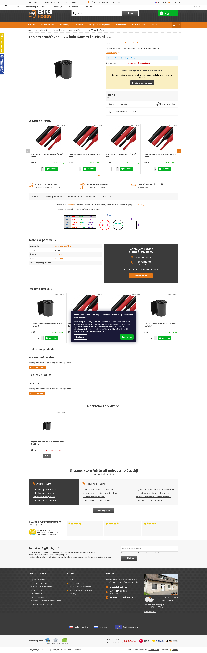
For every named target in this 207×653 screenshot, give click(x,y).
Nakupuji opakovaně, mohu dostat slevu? (153, 493)
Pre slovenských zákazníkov (41, 587)
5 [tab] (106, 176)
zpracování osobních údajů (150, 553)
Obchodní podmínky (39, 597)
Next (179, 151)
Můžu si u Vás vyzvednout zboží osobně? (100, 493)
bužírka (71, 205)
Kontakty (72, 594)
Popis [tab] (33, 196)
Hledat (130, 13)
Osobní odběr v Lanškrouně (80, 590)
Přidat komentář (37, 393)
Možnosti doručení (121, 104)
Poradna (37, 2)
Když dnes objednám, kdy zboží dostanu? (153, 497)
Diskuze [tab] (105, 196)
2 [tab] (101, 176)
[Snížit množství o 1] (42, 170)
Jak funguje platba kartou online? (97, 500)
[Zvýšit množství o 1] (42, 168)
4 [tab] (104, 176)
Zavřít (117, 109)
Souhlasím (127, 337)
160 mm (58, 254)
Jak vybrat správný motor (44, 497)
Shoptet (175, 650)
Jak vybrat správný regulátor (45, 500)
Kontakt (74, 2)
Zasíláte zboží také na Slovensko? (150, 500)
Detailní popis (111, 53)
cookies (82, 317)
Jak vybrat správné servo (44, 493)
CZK (162, 2)
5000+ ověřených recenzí (39, 525)
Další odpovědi (103, 511)
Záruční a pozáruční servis (80, 587)
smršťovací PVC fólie (122, 48)
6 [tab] (108, 176)
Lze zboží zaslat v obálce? (94, 497)
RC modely (139, 205)
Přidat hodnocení (37, 367)
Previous (28, 151)
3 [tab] (103, 176)
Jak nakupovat (49, 2)
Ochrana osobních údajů (41, 604)
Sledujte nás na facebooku (122, 597)
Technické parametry (52, 196)
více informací (150, 611)
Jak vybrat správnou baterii (44, 489)
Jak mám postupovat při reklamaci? (98, 489)
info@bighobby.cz (143, 257)
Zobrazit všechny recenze (47, 534)
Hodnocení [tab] (91, 196)
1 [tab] (99, 176)
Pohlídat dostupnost (142, 83)
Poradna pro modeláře (40, 583)
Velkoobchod (36, 594)
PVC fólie (59, 258)
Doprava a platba (37, 580)
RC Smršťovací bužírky (65, 246)
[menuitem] (33, 25)
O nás (30, 2)
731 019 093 (146, 262)
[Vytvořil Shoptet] (170, 650)
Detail (47, 456)
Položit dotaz (141, 275)
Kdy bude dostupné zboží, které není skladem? (155, 489)
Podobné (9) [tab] (74, 196)
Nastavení (80, 337)
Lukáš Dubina (154, 650)
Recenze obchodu (76, 583)
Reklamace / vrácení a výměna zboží (45, 601)
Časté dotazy (36, 590)
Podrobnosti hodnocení (134, 43)
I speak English (63, 2)
